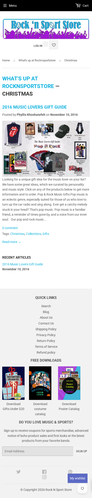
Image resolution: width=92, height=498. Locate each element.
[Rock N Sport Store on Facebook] (44, 472)
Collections (33, 234)
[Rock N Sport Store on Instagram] (44, 478)
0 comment (10, 228)
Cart (85, 5)
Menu (13, 5)
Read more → (11, 242)
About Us (46, 317)
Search (46, 306)
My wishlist (77, 478)
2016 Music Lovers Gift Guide (34, 107)
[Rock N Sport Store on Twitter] (18, 472)
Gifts (45, 234)
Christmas (17, 234)
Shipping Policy (46, 329)
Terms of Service (46, 346)
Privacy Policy (46, 335)
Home (6, 60)
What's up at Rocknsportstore (37, 60)
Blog (46, 312)
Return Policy (46, 341)
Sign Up (81, 451)
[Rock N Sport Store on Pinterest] (70, 472)
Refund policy (46, 352)
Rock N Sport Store (59, 490)
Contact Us (46, 323)
